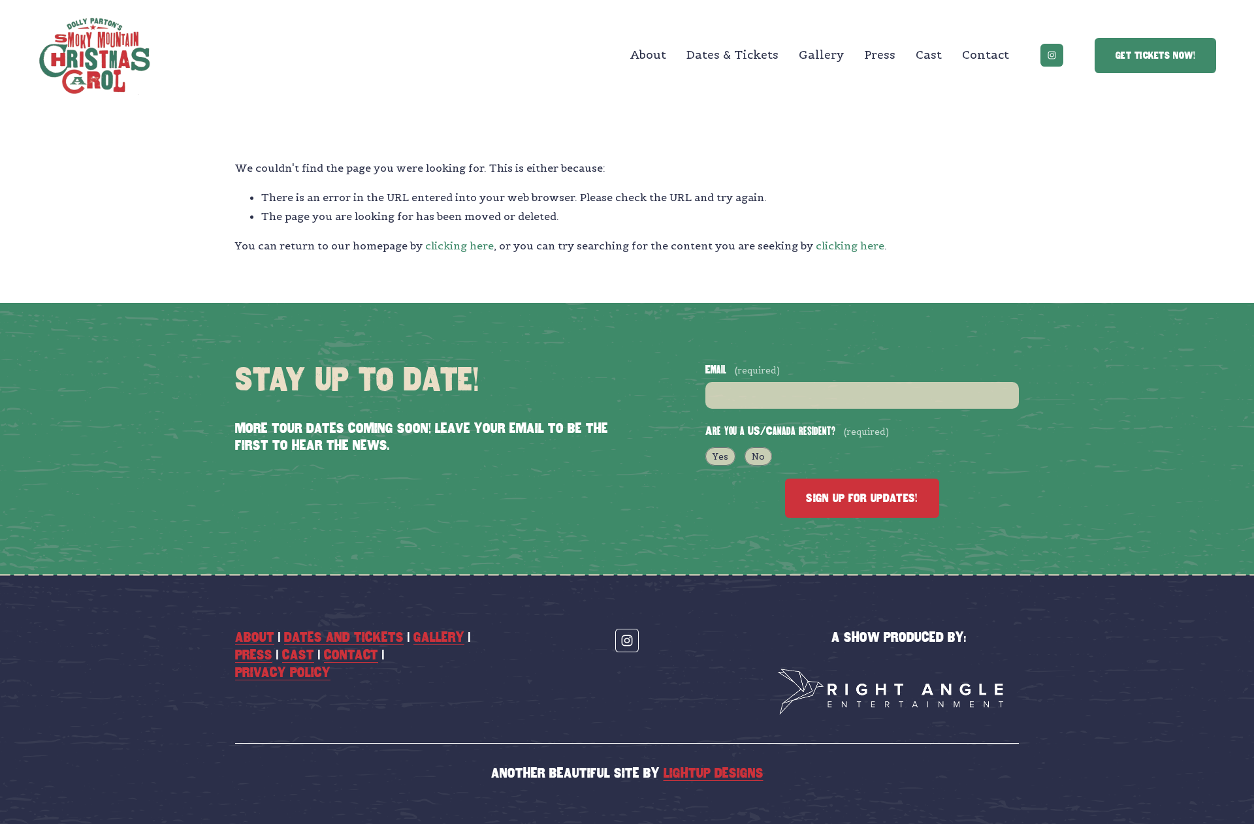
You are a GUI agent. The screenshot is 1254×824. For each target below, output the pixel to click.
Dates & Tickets (732, 55)
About (648, 55)
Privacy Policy (282, 672)
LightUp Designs (714, 773)
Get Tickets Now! (1155, 55)
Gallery (821, 55)
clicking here (459, 245)
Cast (929, 55)
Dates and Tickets (344, 637)
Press (879, 55)
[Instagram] (1051, 55)
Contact (985, 55)
